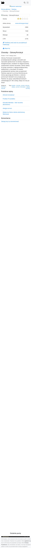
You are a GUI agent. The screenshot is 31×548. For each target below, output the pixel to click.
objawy (13, 87)
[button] (24, 2)
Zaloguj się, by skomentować (10, 121)
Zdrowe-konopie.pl (8, 95)
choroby (18, 85)
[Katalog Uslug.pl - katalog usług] (2, 3)
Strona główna (5, 9)
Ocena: (5, 19)
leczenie (13, 85)
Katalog (14, 9)
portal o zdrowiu (25, 85)
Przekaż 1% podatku (9, 99)
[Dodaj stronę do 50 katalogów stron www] (15, 6)
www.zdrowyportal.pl (21, 23)
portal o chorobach (21, 87)
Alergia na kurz (7, 108)
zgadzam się (28, 540)
